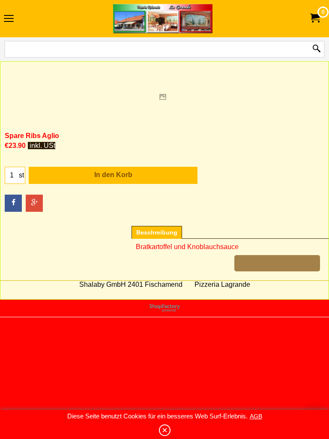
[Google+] (34, 203)
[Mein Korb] (314, 18)
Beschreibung (156, 232)
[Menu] (9, 19)
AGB (256, 416)
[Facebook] (13, 203)
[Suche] (316, 49)
